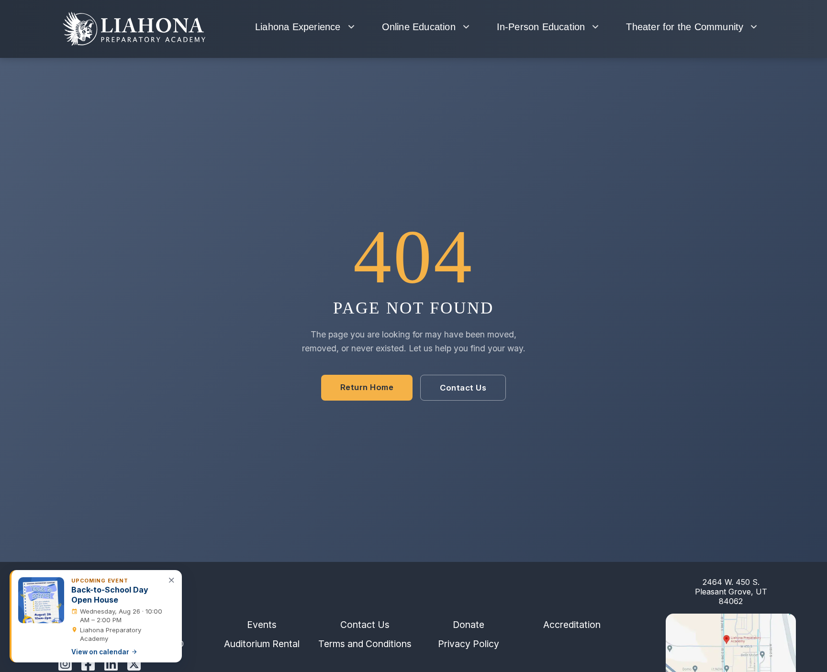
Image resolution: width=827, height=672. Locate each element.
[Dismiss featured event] (172, 580)
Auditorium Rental (262, 644)
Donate (468, 624)
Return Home (367, 387)
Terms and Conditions (365, 644)
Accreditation (572, 624)
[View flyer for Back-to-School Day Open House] (41, 600)
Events (262, 624)
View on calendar (100, 652)
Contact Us (463, 388)
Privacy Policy (468, 644)
